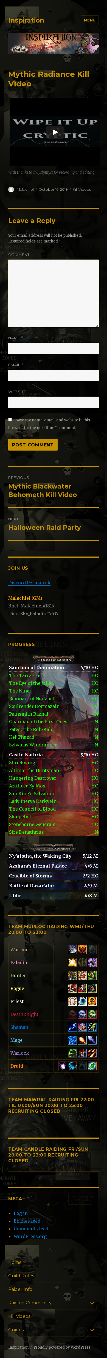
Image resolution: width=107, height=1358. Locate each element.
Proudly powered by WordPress (62, 1347)
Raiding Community (30, 1302)
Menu (90, 20)
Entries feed (27, 1221)
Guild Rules (21, 1275)
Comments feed (31, 1228)
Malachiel (25, 189)
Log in (21, 1213)
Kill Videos (82, 189)
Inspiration (26, 20)
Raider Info (20, 1289)
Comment (19, 254)
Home (15, 1262)
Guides (16, 1329)
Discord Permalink (29, 582)
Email (16, 364)
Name (16, 338)
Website (17, 391)
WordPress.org (30, 1236)
